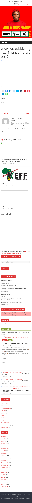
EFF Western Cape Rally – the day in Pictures (15, 344)
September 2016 (5, 470)
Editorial (3, 406)
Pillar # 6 (5, 184)
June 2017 (3, 451)
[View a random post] (29, 42)
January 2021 (4, 436)
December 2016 (5, 462)
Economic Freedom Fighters (18, 347)
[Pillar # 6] (14, 167)
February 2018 (4, 446)
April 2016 (3, 482)
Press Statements (5, 425)
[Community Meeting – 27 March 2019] (11, 379)
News (2, 415)
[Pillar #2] (14, 190)
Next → (28, 113)
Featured (5, 340)
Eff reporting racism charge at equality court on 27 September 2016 (14, 160)
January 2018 (4, 448)
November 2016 (5, 465)
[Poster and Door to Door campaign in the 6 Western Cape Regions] (15, 386)
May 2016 (3, 479)
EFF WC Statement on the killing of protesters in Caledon (15, 5)
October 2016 (4, 467)
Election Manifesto (6, 408)
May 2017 (3, 453)
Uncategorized (4, 427)
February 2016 (4, 486)
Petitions (3, 418)
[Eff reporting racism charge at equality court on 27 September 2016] (14, 143)
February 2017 (4, 458)
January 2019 (4, 443)
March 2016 (4, 484)
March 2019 (4, 441)
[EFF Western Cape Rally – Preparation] (11, 372)
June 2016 (3, 477)
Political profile (5, 422)
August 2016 (4, 472)
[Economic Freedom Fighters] (16, 7)
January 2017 (4, 460)
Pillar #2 (4, 206)
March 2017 (4, 455)
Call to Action (4, 403)
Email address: (5, 260)
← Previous (4, 113)
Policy (2, 420)
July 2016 (3, 474)
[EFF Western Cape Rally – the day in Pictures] (16, 337)
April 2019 (3, 439)
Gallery (10, 340)
